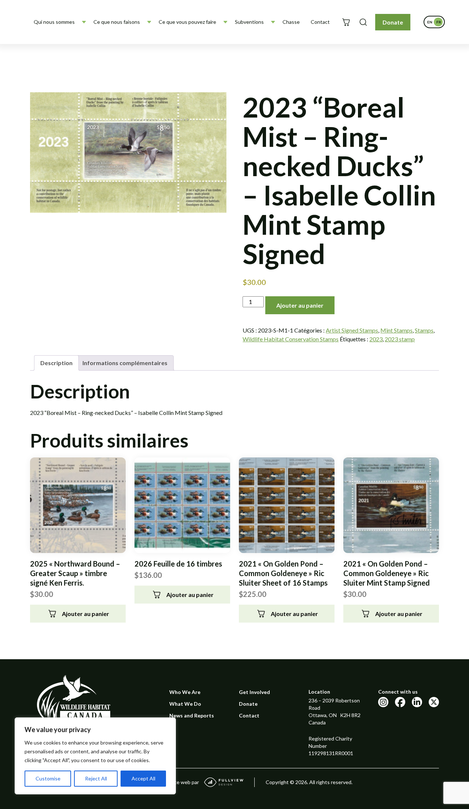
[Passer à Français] (438, 22)
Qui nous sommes (54, 22)
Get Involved (254, 692)
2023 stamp (400, 338)
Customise (48, 778)
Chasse (291, 22)
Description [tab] (56, 362)
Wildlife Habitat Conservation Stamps (291, 338)
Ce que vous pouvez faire (187, 22)
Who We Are (184, 692)
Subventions (249, 22)
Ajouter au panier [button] (85, 613)
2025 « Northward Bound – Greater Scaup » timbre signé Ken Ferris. (75, 573)
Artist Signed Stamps (352, 330)
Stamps (424, 330)
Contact (320, 22)
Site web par (184, 782)
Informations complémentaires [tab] (124, 362)
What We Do (185, 704)
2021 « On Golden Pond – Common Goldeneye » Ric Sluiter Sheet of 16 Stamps (283, 573)
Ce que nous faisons (116, 22)
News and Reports (191, 715)
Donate (393, 22)
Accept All (143, 778)
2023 (376, 338)
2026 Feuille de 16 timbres (178, 563)
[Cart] (346, 22)
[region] (95, 755)
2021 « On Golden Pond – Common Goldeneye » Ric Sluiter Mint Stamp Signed (386, 573)
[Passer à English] (429, 22)
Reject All (96, 778)
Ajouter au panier (300, 305)
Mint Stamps (396, 330)
